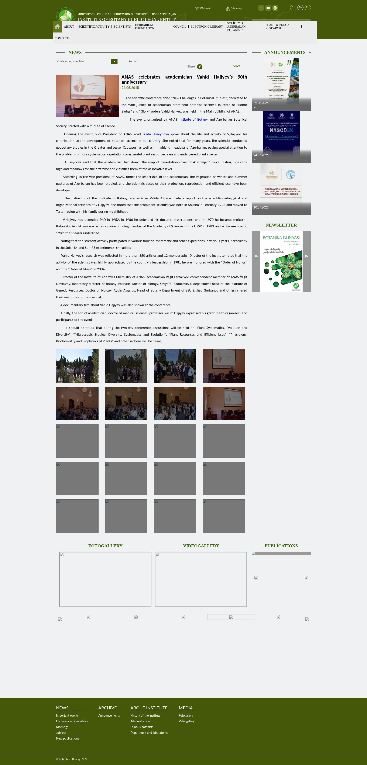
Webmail (205, 8)
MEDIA (186, 708)
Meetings (62, 727)
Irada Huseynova (156, 134)
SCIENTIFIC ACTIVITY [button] (94, 26)
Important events (67, 715)
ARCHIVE (107, 708)
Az (293, 7)
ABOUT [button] (69, 26)
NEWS (75, 52)
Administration (140, 721)
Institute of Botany (193, 119)
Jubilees (61, 732)
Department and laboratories (149, 732)
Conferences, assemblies (72, 721)
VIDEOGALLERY (201, 545)
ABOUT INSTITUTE (149, 708)
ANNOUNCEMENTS (285, 52)
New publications (67, 738)
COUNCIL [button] (179, 26)
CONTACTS (62, 38)
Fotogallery (186, 715)
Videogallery (187, 721)
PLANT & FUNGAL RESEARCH (278, 26)
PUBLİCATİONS (281, 545)
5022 (236, 66)
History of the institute (145, 715)
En (300, 7)
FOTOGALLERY (105, 545)
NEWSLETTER (281, 225)
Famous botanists (141, 727)
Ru (307, 7)
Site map (236, 8)
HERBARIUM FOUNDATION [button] (144, 26)
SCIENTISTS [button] (122, 26)
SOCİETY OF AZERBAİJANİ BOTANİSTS (237, 27)
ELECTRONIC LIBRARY (207, 26)
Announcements (109, 715)
